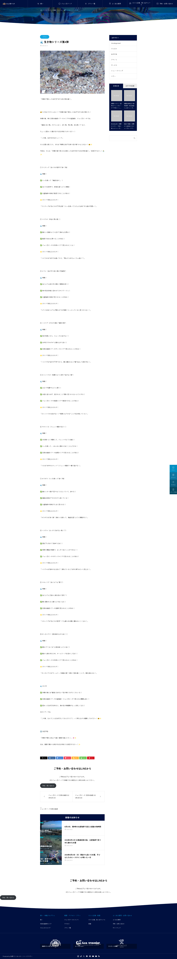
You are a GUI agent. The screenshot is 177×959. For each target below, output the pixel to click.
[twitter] (84, 956)
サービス (114, 65)
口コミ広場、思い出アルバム (96, 920)
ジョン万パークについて (71, 920)
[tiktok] (81, 956)
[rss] (99, 956)
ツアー (113, 76)
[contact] (96, 956)
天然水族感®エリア (45, 924)
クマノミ (114, 59)
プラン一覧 (67, 928)
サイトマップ (116, 928)
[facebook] (87, 956)
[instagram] (78, 956)
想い (41, 920)
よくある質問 (116, 920)
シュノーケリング (117, 71)
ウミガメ (114, 49)
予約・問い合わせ (48, 786)
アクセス (67, 924)
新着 (89, 924)
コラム (45, 37)
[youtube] (93, 956)
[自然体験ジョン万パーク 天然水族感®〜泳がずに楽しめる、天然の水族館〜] (9, 4)
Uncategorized (115, 43)
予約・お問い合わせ (118, 924)
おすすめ (114, 54)
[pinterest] (90, 956)
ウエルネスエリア (45, 928)
